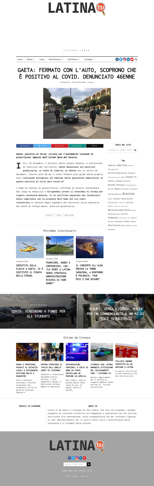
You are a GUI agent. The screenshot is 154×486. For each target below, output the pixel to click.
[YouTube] (132, 59)
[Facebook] (117, 59)
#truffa (134, 225)
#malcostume (69, 215)
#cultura (111, 181)
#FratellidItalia (130, 185)
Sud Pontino (73, 59)
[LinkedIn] (128, 59)
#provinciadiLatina (119, 210)
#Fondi (111, 185)
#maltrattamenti (113, 202)
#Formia (120, 185)
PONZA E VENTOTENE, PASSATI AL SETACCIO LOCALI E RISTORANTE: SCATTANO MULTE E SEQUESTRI (27, 370)
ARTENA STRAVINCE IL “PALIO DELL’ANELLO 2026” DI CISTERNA (51, 367)
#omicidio (129, 202)
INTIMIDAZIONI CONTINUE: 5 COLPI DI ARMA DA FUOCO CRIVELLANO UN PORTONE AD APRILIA (77, 370)
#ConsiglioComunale (114, 177)
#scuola (111, 221)
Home (20, 59)
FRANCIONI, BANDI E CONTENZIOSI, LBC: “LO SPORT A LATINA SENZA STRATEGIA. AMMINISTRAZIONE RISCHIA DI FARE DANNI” (58, 273)
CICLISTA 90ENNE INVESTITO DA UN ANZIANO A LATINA (124, 364)
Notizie (30, 59)
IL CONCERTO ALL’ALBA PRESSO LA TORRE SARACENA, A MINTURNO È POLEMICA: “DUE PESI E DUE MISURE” (89, 272)
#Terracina (114, 225)
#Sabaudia (113, 217)
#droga (119, 181)
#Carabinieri (113, 169)
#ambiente (112, 165)
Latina (41, 59)
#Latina (128, 193)
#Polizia (110, 206)
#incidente (134, 189)
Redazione (66, 82)
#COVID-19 (49, 215)
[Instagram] (124, 59)
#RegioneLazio (114, 214)
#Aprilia (122, 165)
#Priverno (125, 206)
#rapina (133, 210)
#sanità (134, 218)
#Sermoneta (119, 221)
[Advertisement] (77, 32)
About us (84, 476)
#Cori (123, 177)
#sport (133, 221)
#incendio (125, 189)
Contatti (75, 476)
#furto (110, 189)
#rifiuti (124, 214)
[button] (135, 150)
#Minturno (122, 202)
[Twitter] (121, 59)
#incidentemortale (114, 194)
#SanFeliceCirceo (124, 218)
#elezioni (127, 181)
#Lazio (117, 198)
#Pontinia (117, 206)
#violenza (111, 229)
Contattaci (88, 59)
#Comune (131, 173)
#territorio (126, 225)
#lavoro (110, 199)
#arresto (130, 165)
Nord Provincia (55, 59)
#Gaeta (59, 215)
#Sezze (127, 221)
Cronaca (90, 82)
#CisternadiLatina (117, 173)
